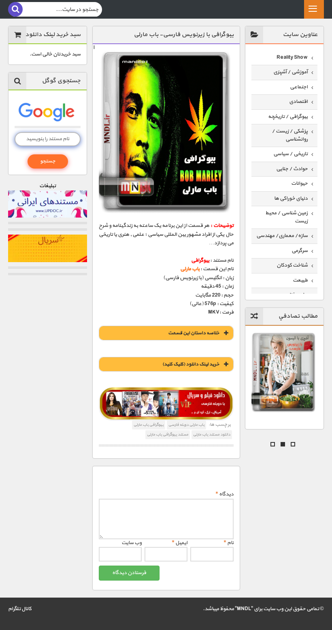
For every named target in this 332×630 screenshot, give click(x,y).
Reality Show (292, 57)
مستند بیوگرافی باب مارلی (167, 434)
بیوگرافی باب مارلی (149, 425)
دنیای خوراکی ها (291, 198)
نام (228, 543)
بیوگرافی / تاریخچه (288, 117)
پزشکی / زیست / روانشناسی (290, 135)
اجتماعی (299, 87)
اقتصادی (298, 102)
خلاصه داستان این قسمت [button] (193, 333)
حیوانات (299, 183)
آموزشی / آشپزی (290, 72)
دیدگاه (224, 494)
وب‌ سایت (131, 543)
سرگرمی (300, 251)
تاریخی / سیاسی (290, 154)
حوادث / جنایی (292, 169)
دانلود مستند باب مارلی (211, 434)
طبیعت (300, 280)
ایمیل (179, 543)
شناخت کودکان (292, 265)
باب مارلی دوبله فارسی (186, 425)
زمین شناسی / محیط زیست (286, 217)
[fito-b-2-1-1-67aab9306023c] (166, 404)
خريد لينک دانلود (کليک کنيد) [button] (190, 364)
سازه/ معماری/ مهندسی (282, 236)
